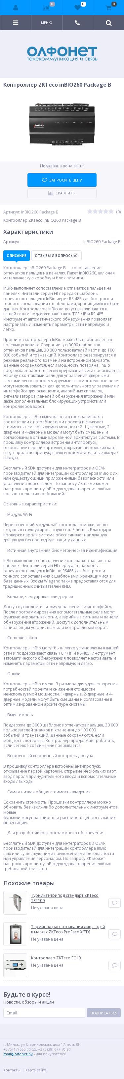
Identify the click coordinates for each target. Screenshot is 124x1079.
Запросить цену (65, 180)
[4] (105, 212)
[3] (100, 212)
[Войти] (15, 7)
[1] (90, 212)
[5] (111, 212)
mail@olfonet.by (18, 1053)
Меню (46, 22)
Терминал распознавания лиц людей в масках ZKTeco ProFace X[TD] (68, 929)
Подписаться (103, 1012)
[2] (95, 212)
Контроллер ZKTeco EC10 (56, 958)
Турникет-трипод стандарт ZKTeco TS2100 (65, 898)
